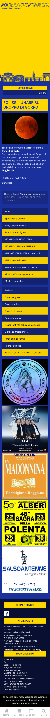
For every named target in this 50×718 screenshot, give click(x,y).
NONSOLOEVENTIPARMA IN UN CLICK (24, 352)
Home (6, 714)
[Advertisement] (25, 41)
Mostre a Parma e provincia (19, 274)
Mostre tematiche (14, 281)
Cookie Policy (35, 650)
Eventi (8, 211)
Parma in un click (13, 345)
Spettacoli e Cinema (15, 218)
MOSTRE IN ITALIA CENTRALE (20, 246)
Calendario (31, 714)
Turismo (9, 290)
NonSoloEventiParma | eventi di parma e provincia (25, 7)
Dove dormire (12, 304)
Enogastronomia (13, 318)
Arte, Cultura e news (15, 225)
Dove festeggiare (13, 311)
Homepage (8, 659)
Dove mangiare (12, 297)
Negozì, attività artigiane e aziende (22, 325)
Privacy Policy (21, 650)
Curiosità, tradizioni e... (16, 331)
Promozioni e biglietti (15, 232)
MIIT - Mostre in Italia (15, 260)
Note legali (8, 650)
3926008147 (17, 644)
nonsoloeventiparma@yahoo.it (17, 632)
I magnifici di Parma (15, 338)
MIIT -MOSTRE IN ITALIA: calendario (23, 253)
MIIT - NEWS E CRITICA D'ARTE (21, 267)
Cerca (44, 714)
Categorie (19, 714)
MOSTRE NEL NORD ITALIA (18, 239)
